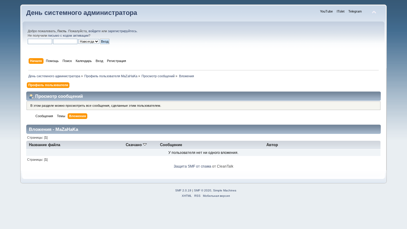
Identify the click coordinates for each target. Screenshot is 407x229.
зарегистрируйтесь (122, 31)
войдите (94, 31)
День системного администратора (81, 12)
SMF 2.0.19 (183, 190)
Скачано (134, 145)
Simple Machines (224, 190)
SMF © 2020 (202, 190)
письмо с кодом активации (68, 35)
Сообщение (171, 145)
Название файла (44, 145)
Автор (272, 145)
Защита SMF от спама (192, 166)
